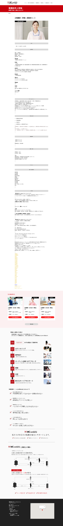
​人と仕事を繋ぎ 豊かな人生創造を (12, 3)
